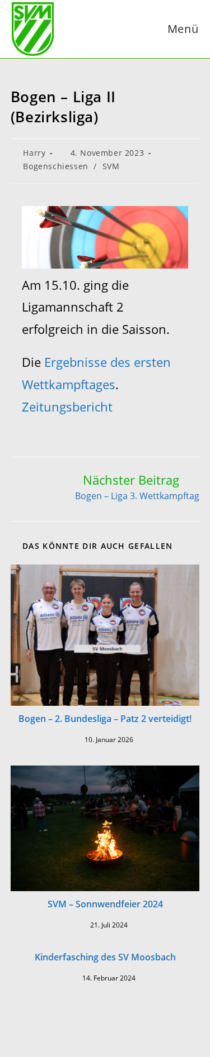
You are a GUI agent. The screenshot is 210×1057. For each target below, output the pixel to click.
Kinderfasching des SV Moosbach (105, 957)
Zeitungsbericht (67, 406)
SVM (111, 166)
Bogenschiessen (55, 166)
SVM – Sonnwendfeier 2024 (105, 904)
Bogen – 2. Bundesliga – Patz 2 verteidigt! (105, 718)
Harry (34, 152)
